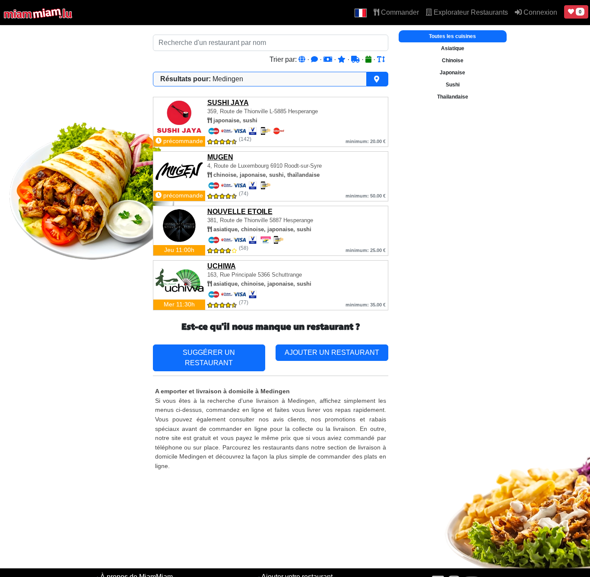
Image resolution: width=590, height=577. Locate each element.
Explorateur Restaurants (470, 12)
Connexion (539, 12)
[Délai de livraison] (356, 59)
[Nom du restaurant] (381, 59)
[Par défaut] (302, 59)
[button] (360, 12)
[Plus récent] (369, 59)
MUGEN (220, 157)
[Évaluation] (342, 59)
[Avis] (315, 59)
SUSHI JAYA (228, 102)
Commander (399, 12)
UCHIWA (221, 266)
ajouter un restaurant (332, 352)
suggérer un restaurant (209, 358)
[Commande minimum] (329, 59)
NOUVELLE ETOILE (240, 211)
